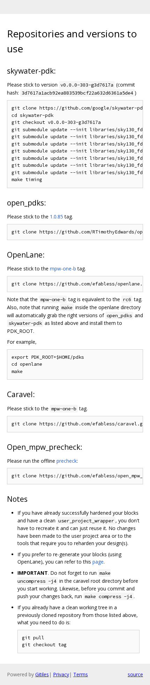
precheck (67, 460)
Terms (80, 674)
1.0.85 (56, 216)
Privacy (61, 674)
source (135, 674)
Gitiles (42, 674)
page (98, 561)
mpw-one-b (63, 268)
